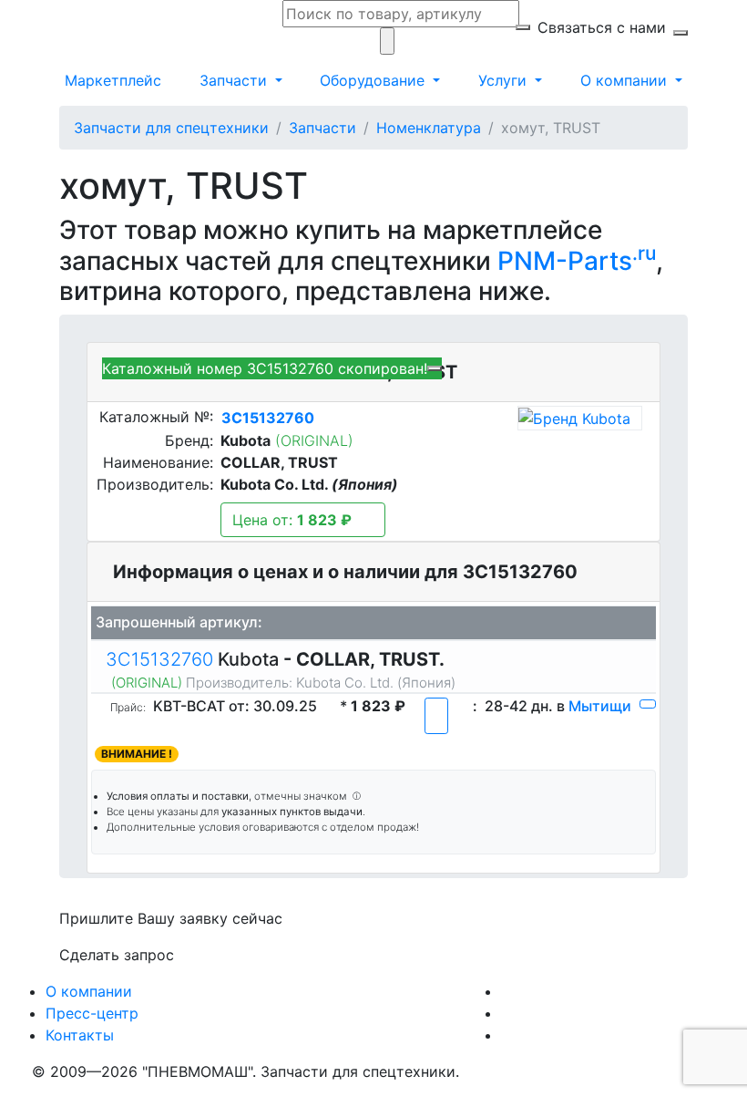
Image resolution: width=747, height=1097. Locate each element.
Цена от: (292, 520)
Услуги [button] (504, 80)
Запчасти (322, 128)
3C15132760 (267, 418)
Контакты (80, 1035)
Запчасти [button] (235, 80)
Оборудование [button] (374, 80)
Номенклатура (428, 128)
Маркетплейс (113, 80)
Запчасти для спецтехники (171, 128)
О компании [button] (625, 80)
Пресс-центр (92, 1013)
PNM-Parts (576, 260)
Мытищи (599, 706)
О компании (89, 991)
